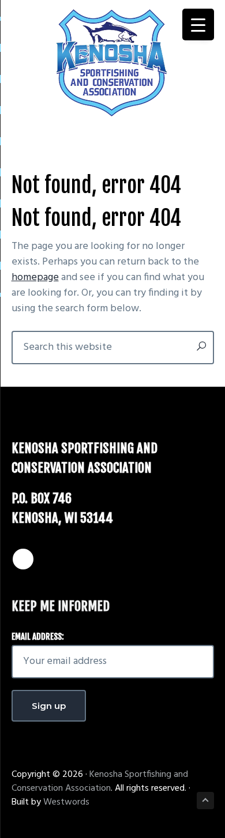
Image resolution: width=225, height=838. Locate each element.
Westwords (66, 802)
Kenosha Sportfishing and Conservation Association (100, 781)
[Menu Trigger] (198, 24)
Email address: (38, 636)
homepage (35, 277)
